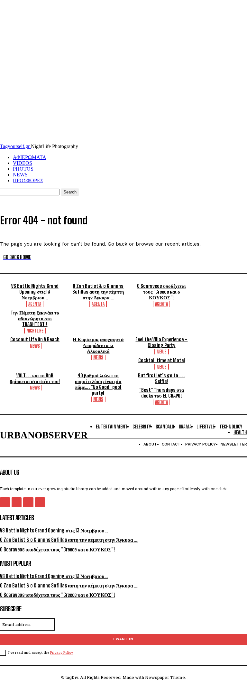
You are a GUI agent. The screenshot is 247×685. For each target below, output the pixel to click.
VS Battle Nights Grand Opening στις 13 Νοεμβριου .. (35, 291)
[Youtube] (40, 502)
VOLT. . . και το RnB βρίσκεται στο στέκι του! (35, 378)
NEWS (20, 174)
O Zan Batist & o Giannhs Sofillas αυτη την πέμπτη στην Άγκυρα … (98, 291)
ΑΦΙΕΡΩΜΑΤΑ (29, 157)
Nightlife (34, 330)
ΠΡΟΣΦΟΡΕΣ (28, 180)
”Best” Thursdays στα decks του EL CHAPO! (161, 393)
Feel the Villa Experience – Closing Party (161, 342)
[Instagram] (17, 502)
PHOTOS (23, 169)
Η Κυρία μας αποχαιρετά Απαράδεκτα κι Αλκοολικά (98, 345)
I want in (123, 639)
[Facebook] (5, 502)
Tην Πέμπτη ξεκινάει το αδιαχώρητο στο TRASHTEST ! (35, 318)
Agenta (34, 304)
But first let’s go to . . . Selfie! (161, 378)
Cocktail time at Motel (161, 360)
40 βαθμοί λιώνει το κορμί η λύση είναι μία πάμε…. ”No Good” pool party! (98, 384)
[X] (28, 502)
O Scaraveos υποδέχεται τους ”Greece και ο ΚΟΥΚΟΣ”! (161, 291)
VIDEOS (22, 163)
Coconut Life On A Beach (34, 339)
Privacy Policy (61, 652)
